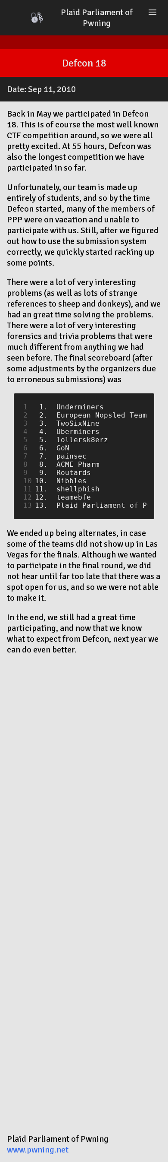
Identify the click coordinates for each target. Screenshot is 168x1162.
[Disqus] (84, 772)
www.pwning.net (37, 1149)
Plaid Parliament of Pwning (97, 17)
